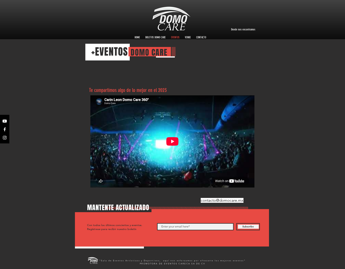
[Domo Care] (4, 121)
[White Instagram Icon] (4, 137)
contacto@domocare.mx (222, 200)
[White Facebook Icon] (4, 129)
